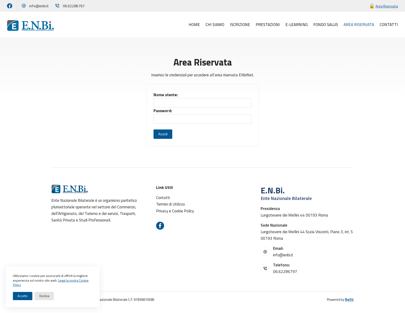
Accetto (23, 296)
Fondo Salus (325, 25)
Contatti (389, 25)
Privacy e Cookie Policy (175, 211)
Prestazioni (268, 25)
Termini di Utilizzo (170, 204)
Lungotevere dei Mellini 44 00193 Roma (294, 215)
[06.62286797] (57, 6)
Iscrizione (240, 25)
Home (194, 25)
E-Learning (296, 25)
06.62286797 (74, 6)
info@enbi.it (39, 6)
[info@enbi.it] (24, 6)
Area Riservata (386, 6)
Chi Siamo (215, 25)
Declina (44, 296)
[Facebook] (9, 5)
